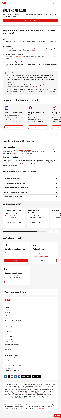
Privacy (6, 363)
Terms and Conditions (22, 393)
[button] (57, 415)
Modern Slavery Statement (11, 370)
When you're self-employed (13, 222)
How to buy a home (35, 217)
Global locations (8, 349)
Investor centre (8, 331)
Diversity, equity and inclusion (12, 344)
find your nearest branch (42, 256)
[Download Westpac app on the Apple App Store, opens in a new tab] (36, 376)
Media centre (8, 334)
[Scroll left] (51, 134)
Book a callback (26, 164)
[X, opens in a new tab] (9, 376)
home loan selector (52, 164)
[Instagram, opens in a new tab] (19, 376)
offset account (20, 56)
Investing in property (36, 222)
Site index (7, 368)
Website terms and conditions (12, 365)
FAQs (5, 315)
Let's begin (38, 127)
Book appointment (30, 20)
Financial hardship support (11, 317)
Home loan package (11, 217)
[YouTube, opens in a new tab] (12, 376)
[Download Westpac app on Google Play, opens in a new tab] (26, 376)
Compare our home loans (13, 220)
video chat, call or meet (19, 153)
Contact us (7, 310)
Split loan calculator (11, 213)
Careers (6, 329)
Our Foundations (9, 346)
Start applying (16, 260)
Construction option (11, 215)
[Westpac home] (4, 3)
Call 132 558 (44, 260)
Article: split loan (34, 215)
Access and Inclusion (10, 358)
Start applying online (25, 150)
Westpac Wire (8, 336)
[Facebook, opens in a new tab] (5, 376)
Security (6, 360)
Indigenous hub (8, 341)
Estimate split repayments (13, 127)
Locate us (7, 312)
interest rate (18, 41)
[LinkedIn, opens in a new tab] (15, 376)
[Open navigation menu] (57, 2)
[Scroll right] (56, 134)
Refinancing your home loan (37, 220)
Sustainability (8, 339)
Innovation (7, 352)
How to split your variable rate (16, 162)
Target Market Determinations (47, 393)
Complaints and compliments (12, 320)
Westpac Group (8, 326)
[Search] (53, 2)
